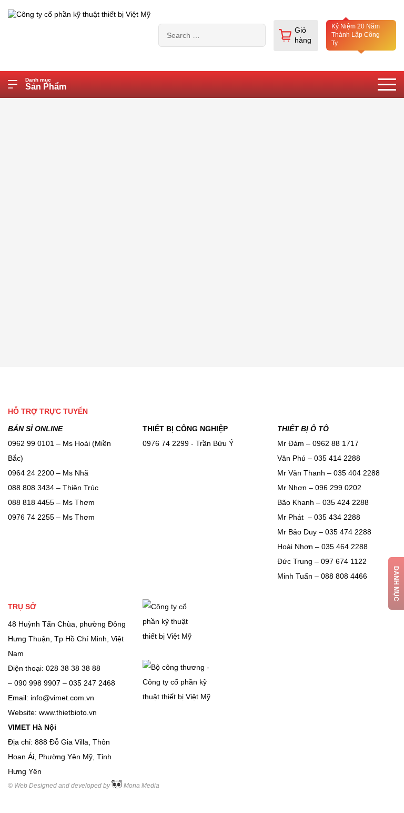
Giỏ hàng (303, 35)
